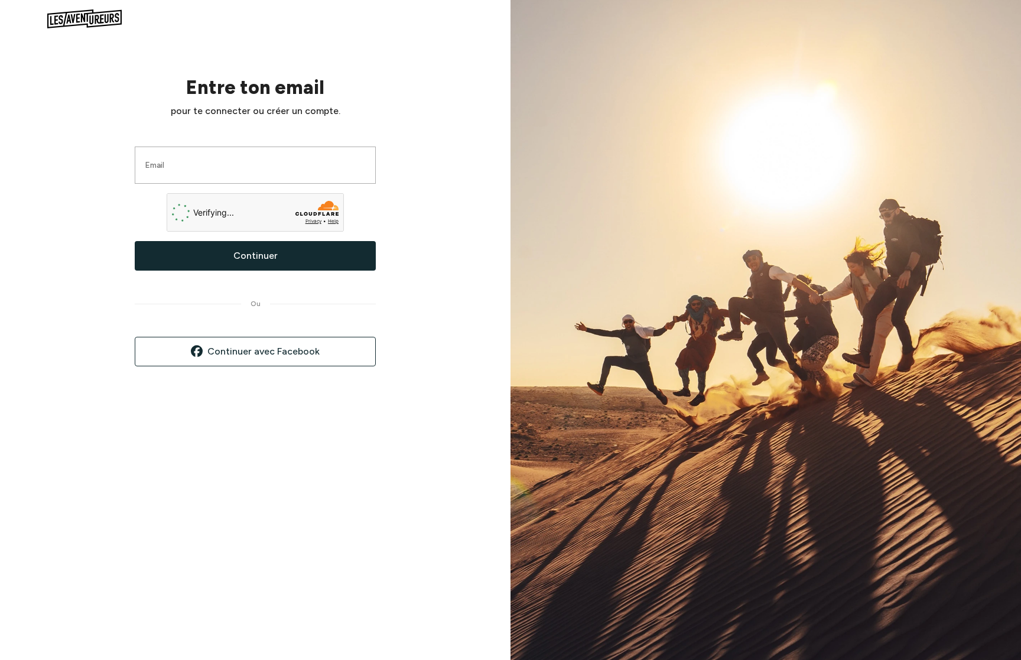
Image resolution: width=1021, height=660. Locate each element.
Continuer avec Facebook (263, 351)
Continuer (255, 255)
